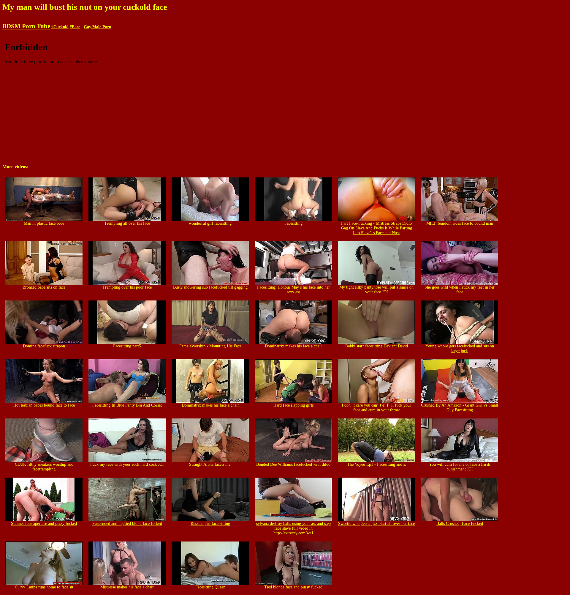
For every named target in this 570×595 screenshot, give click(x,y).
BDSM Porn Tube (26, 26)
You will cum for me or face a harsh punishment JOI (459, 466)
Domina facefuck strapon (44, 346)
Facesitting (293, 223)
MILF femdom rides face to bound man (459, 223)
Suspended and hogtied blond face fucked (127, 523)
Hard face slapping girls (293, 405)
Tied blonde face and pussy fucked (293, 587)
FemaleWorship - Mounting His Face (210, 346)
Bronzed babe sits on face (44, 287)
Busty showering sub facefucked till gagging (210, 287)
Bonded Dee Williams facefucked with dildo (293, 464)
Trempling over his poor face (127, 287)
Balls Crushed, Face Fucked (459, 523)
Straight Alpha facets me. (210, 464)
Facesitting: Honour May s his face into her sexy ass (293, 289)
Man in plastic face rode (44, 223)
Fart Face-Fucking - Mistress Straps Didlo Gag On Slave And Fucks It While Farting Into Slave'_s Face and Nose (376, 228)
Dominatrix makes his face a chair (293, 346)
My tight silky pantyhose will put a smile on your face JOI (376, 289)
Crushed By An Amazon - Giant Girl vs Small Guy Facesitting (459, 407)
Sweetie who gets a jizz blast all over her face (376, 523)
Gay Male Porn (97, 27)
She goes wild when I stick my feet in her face (460, 289)
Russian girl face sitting (210, 523)
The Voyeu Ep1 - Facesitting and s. (376, 464)
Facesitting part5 (127, 346)
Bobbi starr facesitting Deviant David (376, 346)
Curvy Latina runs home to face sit (44, 587)
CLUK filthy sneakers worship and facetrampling (44, 466)
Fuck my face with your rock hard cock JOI (127, 464)
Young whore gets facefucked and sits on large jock (459, 348)
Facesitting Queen (210, 587)
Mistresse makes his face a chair (127, 587)
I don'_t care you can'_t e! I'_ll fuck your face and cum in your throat (376, 407)
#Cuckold (60, 27)
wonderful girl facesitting (210, 223)
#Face (75, 27)
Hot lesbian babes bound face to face (44, 405)
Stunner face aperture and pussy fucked (44, 523)
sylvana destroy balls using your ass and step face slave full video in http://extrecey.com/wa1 (293, 528)
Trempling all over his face (127, 223)
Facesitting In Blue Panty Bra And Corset (127, 405)
